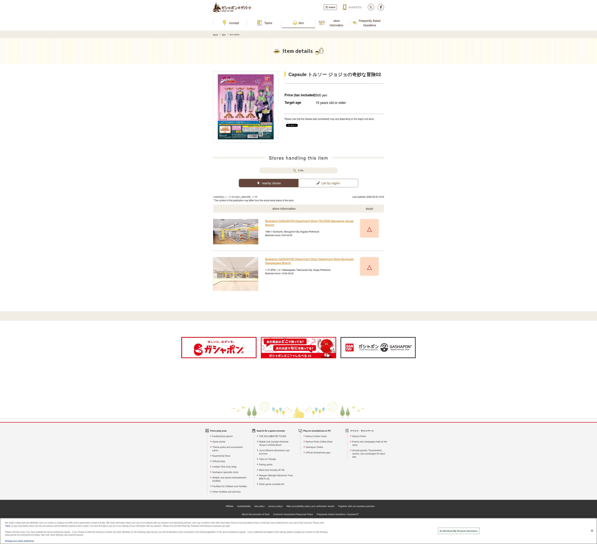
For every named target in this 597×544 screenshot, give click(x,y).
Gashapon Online (314, 447)
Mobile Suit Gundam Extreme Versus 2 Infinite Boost (273, 443)
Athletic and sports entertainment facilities (229, 479)
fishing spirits (265, 464)
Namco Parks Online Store (319, 441)
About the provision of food (255, 514)
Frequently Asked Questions (369, 23)
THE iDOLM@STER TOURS (272, 436)
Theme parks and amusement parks (227, 449)
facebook (381, 7)
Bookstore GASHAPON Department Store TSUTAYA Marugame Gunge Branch (309, 223)
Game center (218, 441)
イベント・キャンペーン (362, 430)
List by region (331, 183)
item (301, 23)
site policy (259, 506)
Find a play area (218, 430)
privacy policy (275, 506)
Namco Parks (359, 436)
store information (336, 23)
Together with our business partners (356, 506)
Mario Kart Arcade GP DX (272, 470)
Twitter (371, 7)
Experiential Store (221, 455)
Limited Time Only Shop (224, 466)
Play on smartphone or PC (317, 430)
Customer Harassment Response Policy (293, 514)
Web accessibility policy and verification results (310, 506)
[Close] (592, 530)
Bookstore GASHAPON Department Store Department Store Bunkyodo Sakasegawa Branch (309, 261)
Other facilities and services (226, 491)
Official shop (218, 461)
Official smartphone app (318, 452)
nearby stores (271, 183)
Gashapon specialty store (225, 472)
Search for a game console (271, 430)
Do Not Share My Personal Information (459, 530)
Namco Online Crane (316, 436)
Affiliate (229, 506)
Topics (268, 23)
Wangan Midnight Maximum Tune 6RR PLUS (276, 477)
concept (234, 23)
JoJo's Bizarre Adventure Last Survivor (274, 452)
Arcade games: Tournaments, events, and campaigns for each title (368, 453)
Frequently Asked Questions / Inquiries (336, 514)
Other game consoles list (271, 484)
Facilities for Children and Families (229, 486)
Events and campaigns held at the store (369, 443)
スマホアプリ (355, 7)
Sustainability (244, 506)
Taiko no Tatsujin (267, 459)
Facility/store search (222, 436)
